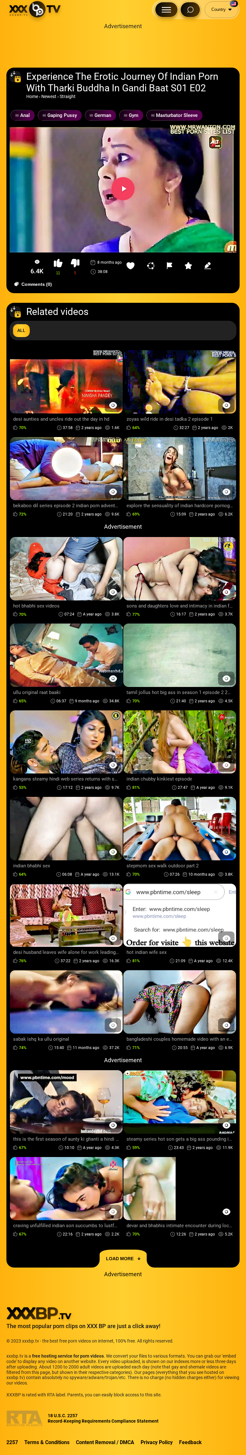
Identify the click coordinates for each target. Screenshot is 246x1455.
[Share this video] (152, 265)
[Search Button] (190, 9)
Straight (68, 96)
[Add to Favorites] (132, 265)
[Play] (123, 188)
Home (32, 96)
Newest (48, 96)
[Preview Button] (113, 405)
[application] (123, 188)
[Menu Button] (166, 9)
